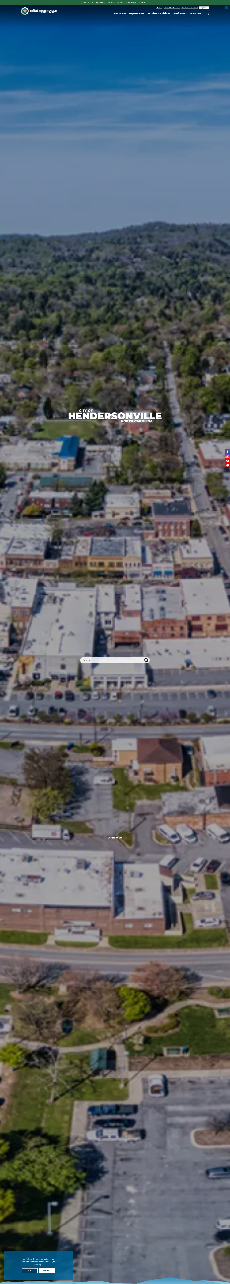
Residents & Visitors (158, 13)
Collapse (226, 7)
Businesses (180, 13)
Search (207, 13)
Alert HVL (227, 465)
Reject (47, 1271)
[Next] (228, 2)
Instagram (227, 456)
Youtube (227, 460)
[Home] (39, 11)
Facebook (227, 451)
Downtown (196, 13)
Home (159, 7)
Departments (136, 13)
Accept (30, 1271)
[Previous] (1, 2)
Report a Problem (189, 7)
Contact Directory (172, 7)
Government (119, 13)
